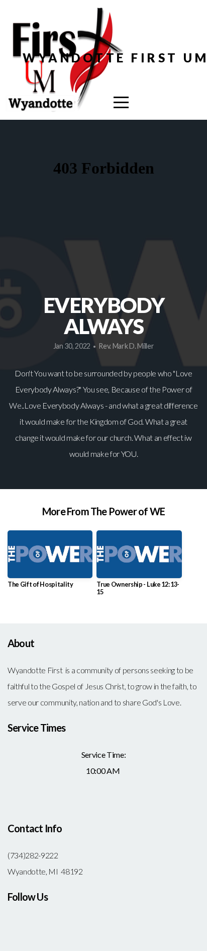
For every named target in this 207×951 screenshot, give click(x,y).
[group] (50, 563)
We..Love (25, 405)
